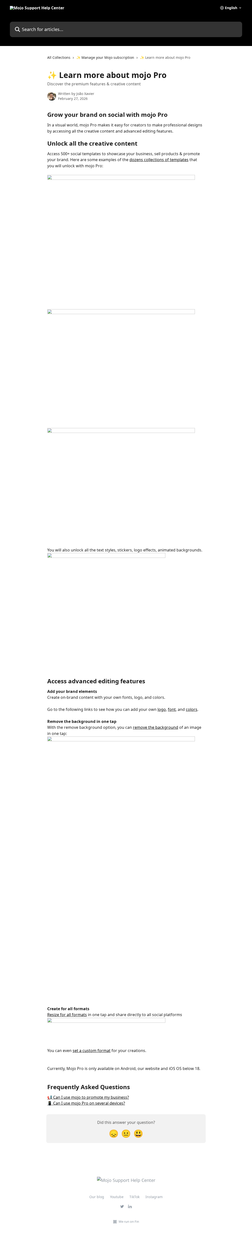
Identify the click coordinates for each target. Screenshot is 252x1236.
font (172, 709)
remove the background (155, 727)
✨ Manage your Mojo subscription (105, 57)
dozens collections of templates (159, 159)
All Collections (58, 57)
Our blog (96, 1196)
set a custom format (91, 1050)
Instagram (154, 1196)
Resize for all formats (67, 1014)
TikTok (134, 1196)
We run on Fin (129, 1221)
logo (162, 709)
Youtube (117, 1196)
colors (191, 709)
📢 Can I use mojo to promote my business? (88, 1097)
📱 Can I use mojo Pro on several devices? (86, 1103)
